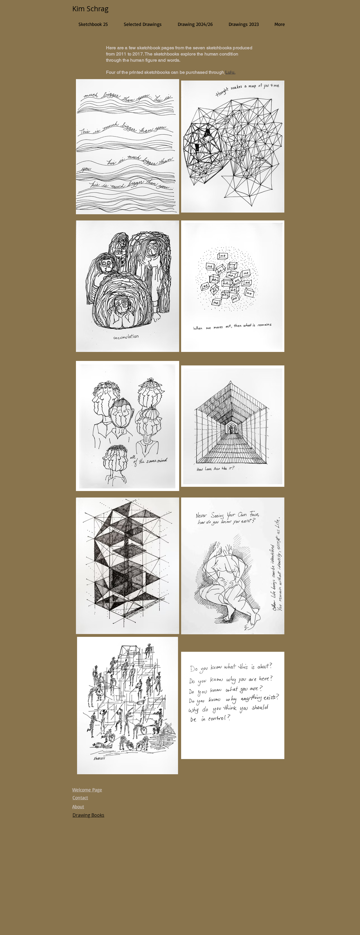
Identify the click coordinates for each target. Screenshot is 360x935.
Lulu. (230, 72)
